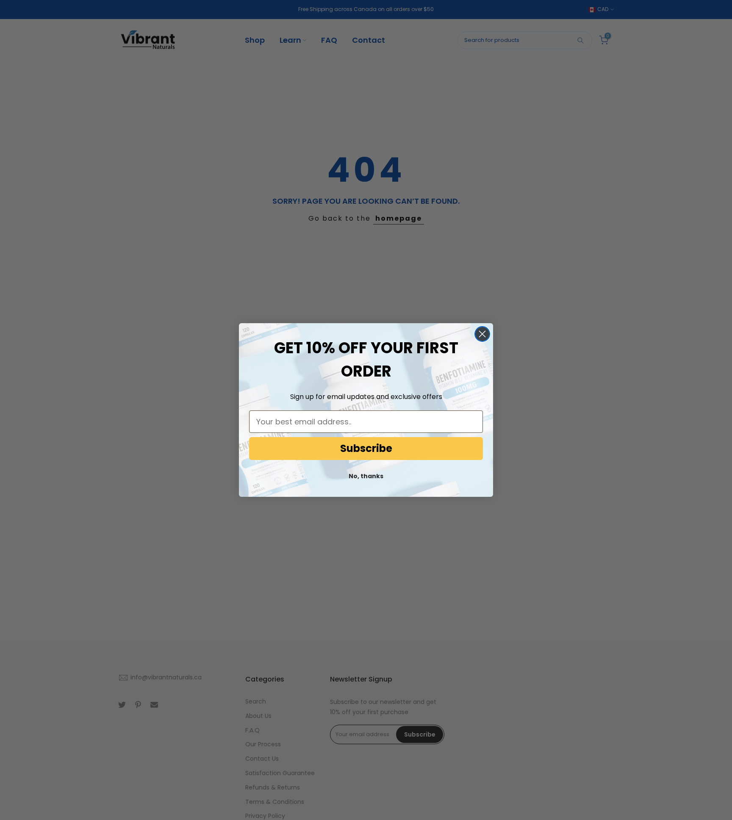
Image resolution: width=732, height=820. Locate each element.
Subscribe (366, 448)
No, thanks (366, 476)
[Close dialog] (482, 334)
